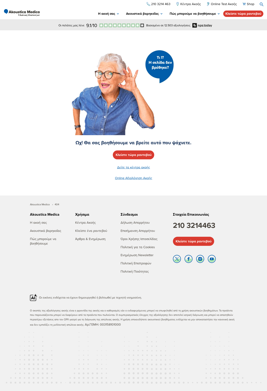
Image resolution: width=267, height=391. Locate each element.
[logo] (22, 12)
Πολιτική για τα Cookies (138, 247)
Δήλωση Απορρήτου (135, 222)
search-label (261, 4)
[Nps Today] (121, 25)
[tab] (108, 14)
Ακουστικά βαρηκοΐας (45, 230)
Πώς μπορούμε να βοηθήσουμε (43, 241)
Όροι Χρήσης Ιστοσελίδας (139, 239)
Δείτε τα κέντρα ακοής (133, 167)
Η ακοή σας (38, 222)
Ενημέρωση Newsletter (137, 255)
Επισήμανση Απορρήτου (138, 230)
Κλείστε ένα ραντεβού (91, 230)
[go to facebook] (189, 260)
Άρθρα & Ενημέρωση (90, 239)
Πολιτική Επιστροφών (136, 263)
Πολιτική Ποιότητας (135, 271)
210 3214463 (194, 225)
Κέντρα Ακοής (85, 222)
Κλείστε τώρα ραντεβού (243, 13)
